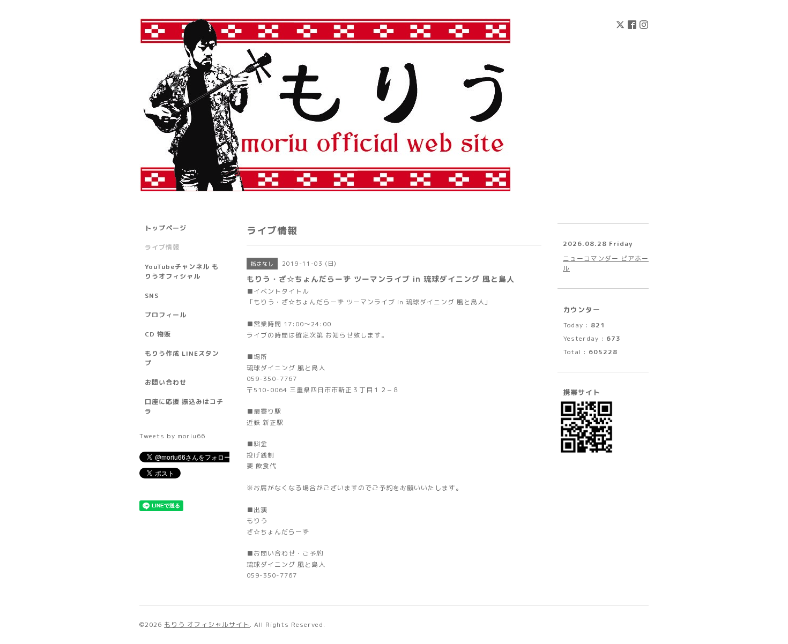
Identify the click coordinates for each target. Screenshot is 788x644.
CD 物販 (158, 334)
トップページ (166, 228)
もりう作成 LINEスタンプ (182, 358)
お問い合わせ (166, 382)
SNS (152, 295)
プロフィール (166, 314)
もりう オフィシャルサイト (207, 624)
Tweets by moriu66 (172, 435)
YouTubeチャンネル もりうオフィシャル (182, 271)
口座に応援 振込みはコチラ (184, 406)
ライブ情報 (162, 247)
